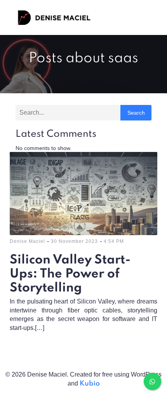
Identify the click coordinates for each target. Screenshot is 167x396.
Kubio (90, 383)
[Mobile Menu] (144, 17)
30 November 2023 (74, 241)
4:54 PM (114, 241)
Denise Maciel (27, 241)
